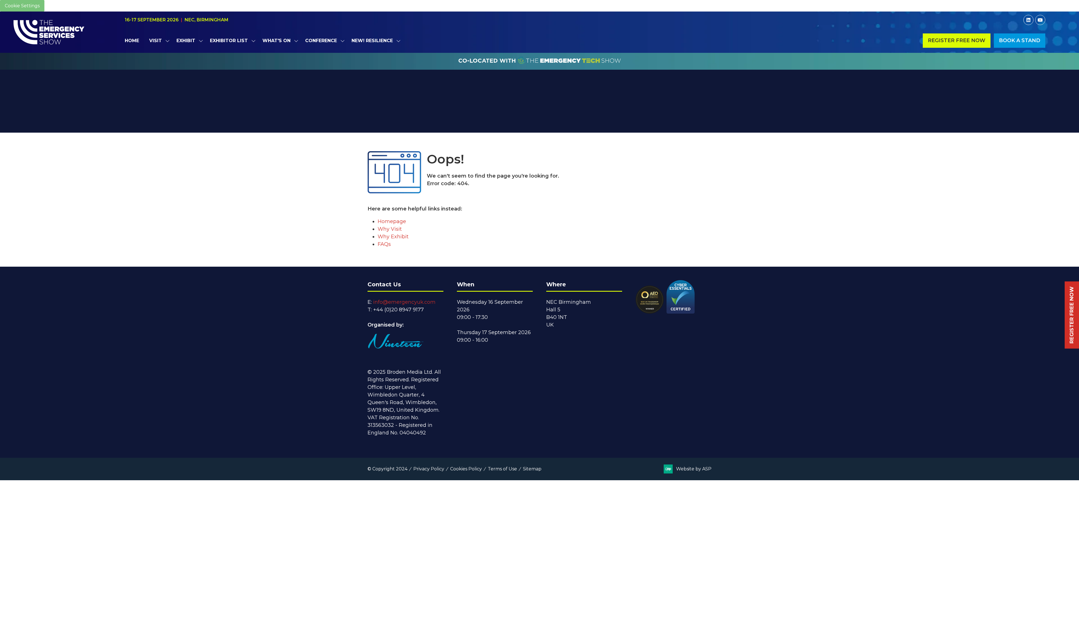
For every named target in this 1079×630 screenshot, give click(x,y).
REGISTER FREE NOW (1072, 315)
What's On (276, 40)
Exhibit (185, 40)
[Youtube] (1040, 20)
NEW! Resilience (372, 40)
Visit (155, 40)
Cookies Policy (466, 469)
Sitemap (532, 469)
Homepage (392, 221)
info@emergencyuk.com (404, 302)
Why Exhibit (393, 237)
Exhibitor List (229, 40)
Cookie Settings (22, 5)
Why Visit (390, 229)
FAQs (384, 244)
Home (132, 40)
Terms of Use (502, 469)
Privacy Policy (428, 469)
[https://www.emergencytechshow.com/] (539, 66)
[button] (956, 40)
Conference (321, 40)
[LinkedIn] (1028, 20)
